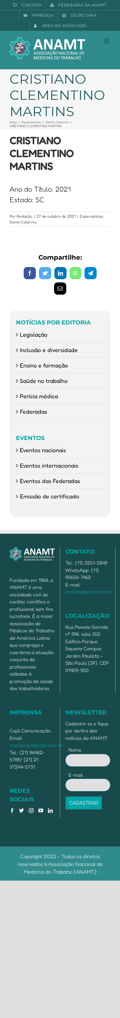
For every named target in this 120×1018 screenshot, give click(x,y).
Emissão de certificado (49, 496)
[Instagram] (31, 810)
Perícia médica (39, 396)
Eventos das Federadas (50, 480)
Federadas (33, 411)
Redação (24, 216)
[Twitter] (21, 810)
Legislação (33, 334)
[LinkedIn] (50, 810)
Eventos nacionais (43, 449)
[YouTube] (40, 810)
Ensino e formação (44, 365)
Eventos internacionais (49, 465)
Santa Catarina (23, 222)
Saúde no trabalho (44, 380)
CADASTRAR (83, 803)
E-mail (76, 775)
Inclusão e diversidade (49, 349)
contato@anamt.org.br (89, 592)
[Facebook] (12, 810)
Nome (74, 750)
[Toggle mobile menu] (107, 41)
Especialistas (91, 216)
